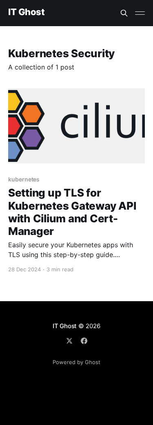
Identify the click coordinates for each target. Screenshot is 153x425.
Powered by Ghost (76, 362)
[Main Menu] (140, 13)
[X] (69, 341)
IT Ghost (26, 12)
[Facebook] (84, 341)
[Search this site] (124, 13)
